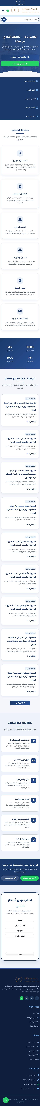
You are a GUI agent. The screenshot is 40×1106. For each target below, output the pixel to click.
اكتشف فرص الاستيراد (19, 57)
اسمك (20, 920)
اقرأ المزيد (32, 421)
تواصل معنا (34, 1026)
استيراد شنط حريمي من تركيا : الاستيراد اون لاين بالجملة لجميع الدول (21, 509)
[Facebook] (37, 998)
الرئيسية (35, 1013)
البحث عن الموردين (32, 1042)
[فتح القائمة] (3, 10)
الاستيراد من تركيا (32, 1017)
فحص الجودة (33, 1059)
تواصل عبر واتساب (19, 63)
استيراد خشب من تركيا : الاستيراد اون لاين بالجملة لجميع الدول (21, 440)
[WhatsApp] (21, 998)
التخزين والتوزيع (33, 1055)
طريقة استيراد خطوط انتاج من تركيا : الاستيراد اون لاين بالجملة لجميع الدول (20, 406)
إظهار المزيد (19, 703)
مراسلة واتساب (28, 878)
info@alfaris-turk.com (28, 1089)
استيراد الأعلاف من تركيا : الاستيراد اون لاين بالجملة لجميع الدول (20, 575)
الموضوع (20, 930)
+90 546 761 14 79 (29, 1079)
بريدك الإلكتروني (20, 925)
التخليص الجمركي (32, 1046)
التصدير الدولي (33, 1022)
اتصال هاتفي (8, 878)
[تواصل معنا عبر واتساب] (6, 1100)
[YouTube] (27, 998)
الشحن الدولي (33, 1050)
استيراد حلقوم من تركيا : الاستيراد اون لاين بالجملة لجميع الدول (21, 607)
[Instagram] (32, 998)
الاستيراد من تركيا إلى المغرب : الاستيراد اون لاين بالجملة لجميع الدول (21, 641)
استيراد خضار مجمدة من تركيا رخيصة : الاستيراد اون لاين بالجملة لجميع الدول (21, 474)
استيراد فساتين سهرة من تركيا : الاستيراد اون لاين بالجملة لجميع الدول (21, 676)
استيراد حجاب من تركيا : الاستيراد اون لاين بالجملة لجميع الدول (21, 543)
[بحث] (4, 19)
